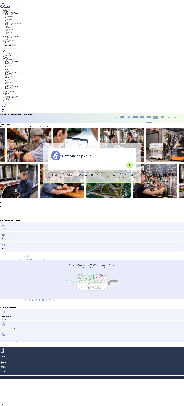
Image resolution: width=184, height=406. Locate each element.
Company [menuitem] (3, 391)
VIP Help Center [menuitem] (6, 397)
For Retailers (9, 87)
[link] (5, 7)
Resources (6, 103)
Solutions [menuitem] (3, 389)
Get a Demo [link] (4, 106)
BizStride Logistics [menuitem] (7, 399)
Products (6, 60)
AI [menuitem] (2, 390)
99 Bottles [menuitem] (5, 401)
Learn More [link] (92, 200)
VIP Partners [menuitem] (6, 392)
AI (5, 56)
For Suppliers (9, 62)
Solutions (6, 92)
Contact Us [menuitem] (6, 394)
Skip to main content (3, 0)
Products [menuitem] (3, 388)
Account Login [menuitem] (6, 396)
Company (6, 98)
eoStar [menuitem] (5, 400)
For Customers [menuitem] (4, 395)
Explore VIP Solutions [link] (92, 294)
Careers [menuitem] (5, 393)
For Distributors (9, 73)
